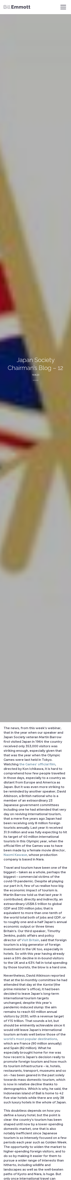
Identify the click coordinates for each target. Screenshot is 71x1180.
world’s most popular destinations (30, 1039)
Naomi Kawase (15, 855)
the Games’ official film (37, 764)
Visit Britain (30, 940)
